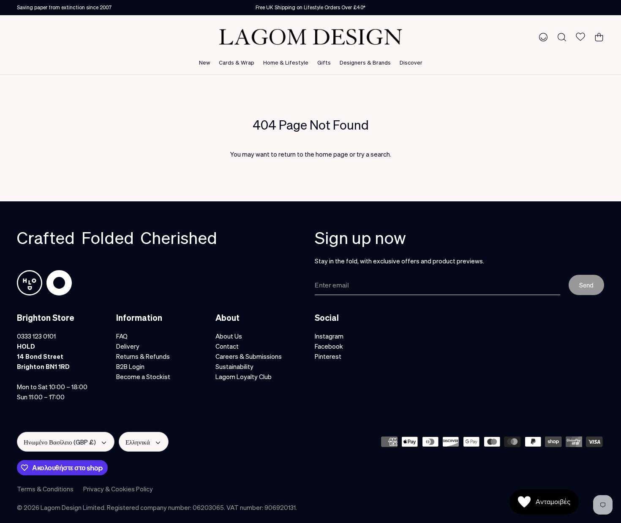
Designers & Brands (365, 62)
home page (332, 154)
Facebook (329, 346)
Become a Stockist (143, 376)
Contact (227, 346)
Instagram (329, 336)
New (204, 62)
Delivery (127, 346)
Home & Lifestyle (285, 62)
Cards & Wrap (236, 62)
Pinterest (328, 356)
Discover (411, 62)
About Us (228, 336)
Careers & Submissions (248, 356)
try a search (373, 154)
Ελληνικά (137, 442)
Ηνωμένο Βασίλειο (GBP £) (60, 442)
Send (586, 285)
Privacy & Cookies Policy (118, 489)
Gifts (324, 62)
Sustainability (234, 366)
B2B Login (130, 366)
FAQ (122, 336)
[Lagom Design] (310, 37)
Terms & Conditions (45, 489)
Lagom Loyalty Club (243, 376)
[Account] (541, 37)
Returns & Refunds (143, 356)
